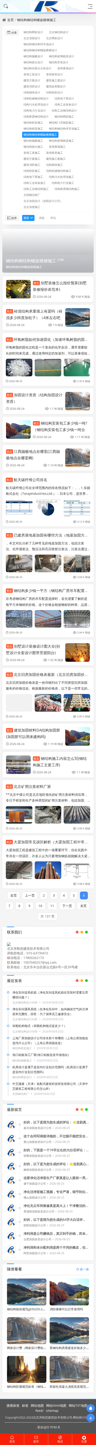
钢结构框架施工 (33, 129)
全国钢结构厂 (32, 195)
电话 (60, 1441)
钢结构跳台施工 (33, 147)
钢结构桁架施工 (33, 123)
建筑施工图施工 (56, 159)
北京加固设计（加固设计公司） (43, 201)
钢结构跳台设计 (33, 62)
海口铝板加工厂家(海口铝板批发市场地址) (40, 1055)
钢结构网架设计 (33, 32)
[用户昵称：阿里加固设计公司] (11, 1249)
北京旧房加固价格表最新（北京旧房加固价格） (49, 674)
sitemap (52, 1410)
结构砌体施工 (54, 165)
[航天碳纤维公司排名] (19, 508)
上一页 (30, 895)
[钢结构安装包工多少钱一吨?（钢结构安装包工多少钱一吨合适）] (18, 429)
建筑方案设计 (32, 80)
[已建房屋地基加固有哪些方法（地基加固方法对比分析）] (19, 563)
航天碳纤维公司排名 (27, 479)
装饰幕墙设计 (65, 68)
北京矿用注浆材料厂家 (29, 786)
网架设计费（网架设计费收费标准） (31, 1348)
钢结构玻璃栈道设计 (61, 56)
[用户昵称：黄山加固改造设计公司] (11, 1138)
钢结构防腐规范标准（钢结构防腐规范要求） (37, 1386)
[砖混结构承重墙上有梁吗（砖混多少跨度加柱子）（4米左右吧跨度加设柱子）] (77, 317)
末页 (83, 906)
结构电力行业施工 (63, 183)
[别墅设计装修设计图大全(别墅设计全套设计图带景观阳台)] (77, 652)
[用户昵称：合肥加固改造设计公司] (11, 1235)
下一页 (67, 906)
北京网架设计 (54, 38)
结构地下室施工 (33, 177)
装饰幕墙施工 (57, 147)
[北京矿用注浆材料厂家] (19, 815)
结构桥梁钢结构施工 (67, 189)
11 (52, 906)
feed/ (39, 1410)
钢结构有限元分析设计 (37, 68)
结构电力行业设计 (35, 110)
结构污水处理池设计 (36, 104)
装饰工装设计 (32, 74)
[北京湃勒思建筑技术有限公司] (48, 6)
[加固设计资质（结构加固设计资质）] (77, 401)
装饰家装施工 (54, 153)
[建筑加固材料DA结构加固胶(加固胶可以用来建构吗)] (77, 736)
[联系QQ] (90, 1408)
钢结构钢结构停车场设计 (39, 44)
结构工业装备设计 (66, 104)
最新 (26, 218)
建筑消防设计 (32, 86)
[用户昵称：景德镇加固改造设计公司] (11, 1208)
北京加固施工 (32, 207)
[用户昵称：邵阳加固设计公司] (11, 1222)
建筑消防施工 (32, 165)
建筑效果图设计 (56, 86)
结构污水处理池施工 (61, 177)
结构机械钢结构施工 (58, 171)
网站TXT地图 (78, 1405)
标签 (25, 1405)
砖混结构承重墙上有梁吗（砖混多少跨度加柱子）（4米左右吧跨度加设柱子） (34, 317)
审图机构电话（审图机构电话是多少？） (39, 1026)
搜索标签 (13, 1405)
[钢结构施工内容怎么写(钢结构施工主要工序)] (18, 764)
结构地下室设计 (64, 98)
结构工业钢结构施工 (36, 189)
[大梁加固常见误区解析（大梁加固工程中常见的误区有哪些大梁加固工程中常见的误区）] (19, 870)
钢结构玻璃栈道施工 (61, 141)
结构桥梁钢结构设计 (36, 116)
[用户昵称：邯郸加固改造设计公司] (11, 1152)
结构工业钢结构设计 (64, 110)
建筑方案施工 (32, 159)
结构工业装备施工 (35, 183)
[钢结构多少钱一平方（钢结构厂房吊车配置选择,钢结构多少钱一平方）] (19, 619)
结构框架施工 (32, 171)
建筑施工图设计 (56, 80)
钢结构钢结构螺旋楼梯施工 (36, 20)
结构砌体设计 (32, 92)
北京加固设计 (32, 38)
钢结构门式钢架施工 (61, 123)
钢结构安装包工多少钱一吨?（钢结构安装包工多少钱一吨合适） (60, 429)
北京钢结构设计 (59, 32)
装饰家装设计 (54, 74)
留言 (36, 1441)
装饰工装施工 (32, 153)
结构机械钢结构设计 (36, 98)
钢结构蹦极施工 (33, 141)
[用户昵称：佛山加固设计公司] (11, 1194)
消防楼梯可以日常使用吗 (66, 1309)
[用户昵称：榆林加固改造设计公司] (11, 1166)
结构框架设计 (54, 92)
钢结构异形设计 (59, 62)
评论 (53, 218)
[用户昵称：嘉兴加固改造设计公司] (11, 1124)
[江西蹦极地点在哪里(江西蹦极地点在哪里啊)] (77, 457)
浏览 (42, 218)
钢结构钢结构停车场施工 (64, 129)
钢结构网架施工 (64, 116)
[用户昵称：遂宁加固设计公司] (11, 1180)
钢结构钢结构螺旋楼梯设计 (40, 50)
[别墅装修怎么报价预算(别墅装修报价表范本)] (18, 289)
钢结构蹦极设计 (33, 56)
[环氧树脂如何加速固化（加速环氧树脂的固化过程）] (19, 367)
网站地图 (37, 1405)
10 (40, 906)
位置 (84, 1441)
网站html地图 (56, 1405)
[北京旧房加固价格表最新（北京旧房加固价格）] (19, 703)
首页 (10, 20)
